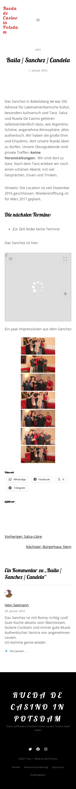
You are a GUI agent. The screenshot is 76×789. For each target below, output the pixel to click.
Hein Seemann (17, 605)
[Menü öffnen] (38, 20)
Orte (38, 49)
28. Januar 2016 (15, 611)
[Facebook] (38, 749)
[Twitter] (30, 749)
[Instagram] (46, 749)
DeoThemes (51, 758)
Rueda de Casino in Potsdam (10, 20)
